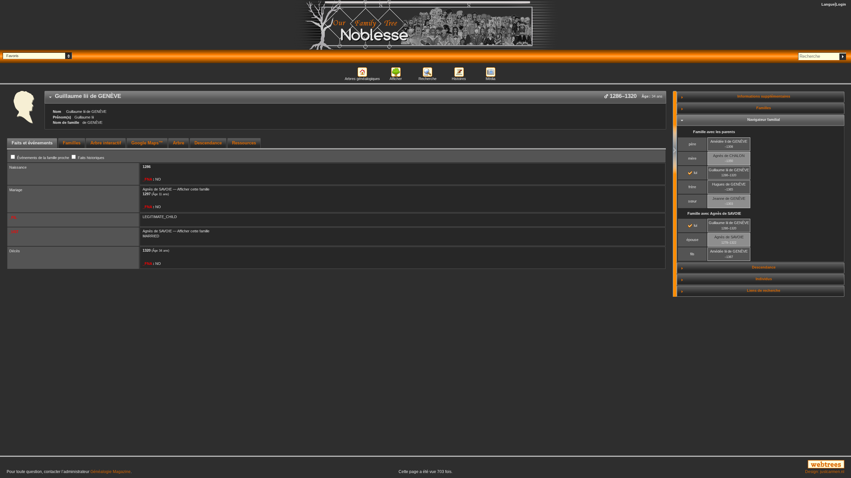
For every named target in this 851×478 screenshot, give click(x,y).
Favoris (12, 56)
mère (692, 158)
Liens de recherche (763, 290)
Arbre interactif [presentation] (105, 142)
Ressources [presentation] (244, 142)
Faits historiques (90, 158)
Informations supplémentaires (763, 96)
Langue (828, 4)
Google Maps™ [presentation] (147, 142)
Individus (764, 279)
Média (490, 79)
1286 (147, 167)
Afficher (396, 79)
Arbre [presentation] (178, 142)
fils (692, 254)
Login (841, 4)
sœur (692, 201)
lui (695, 173)
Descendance (764, 267)
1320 (147, 250)
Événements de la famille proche (43, 158)
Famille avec (714, 213)
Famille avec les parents (714, 132)
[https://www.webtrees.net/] (709, 464)
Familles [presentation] (71, 142)
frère (692, 187)
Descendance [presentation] (208, 142)
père (692, 144)
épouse (692, 240)
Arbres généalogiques (362, 79)
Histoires (459, 79)
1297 (147, 194)
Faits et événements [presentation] (32, 142)
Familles (763, 108)
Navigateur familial (763, 119)
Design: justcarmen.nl (824, 471)
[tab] (355, 97)
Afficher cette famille (193, 189)
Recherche (427, 79)
